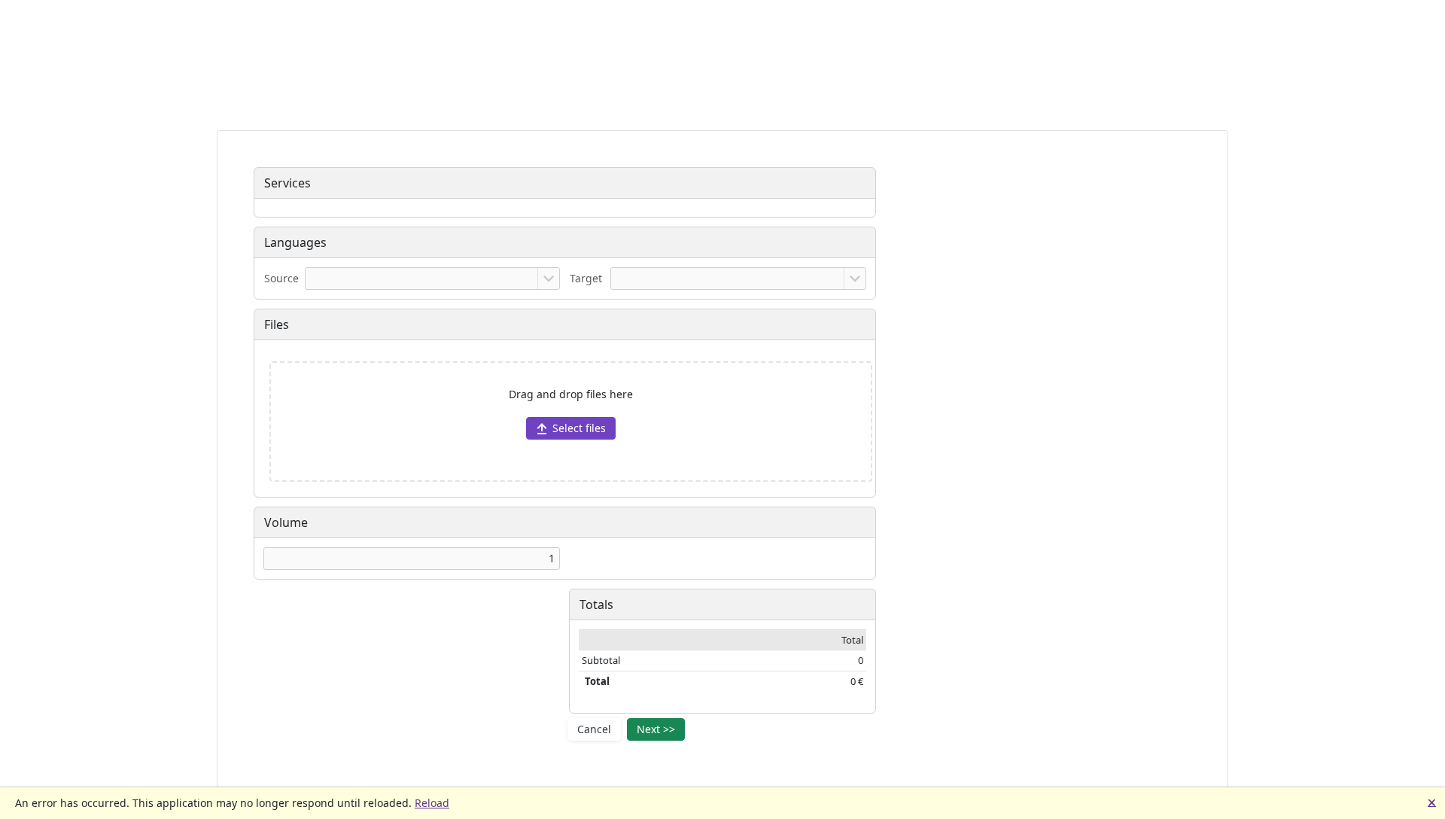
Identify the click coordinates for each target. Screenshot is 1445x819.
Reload (432, 803)
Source (281, 278)
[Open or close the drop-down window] (548, 278)
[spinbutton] (411, 558)
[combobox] (421, 278)
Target (586, 278)
